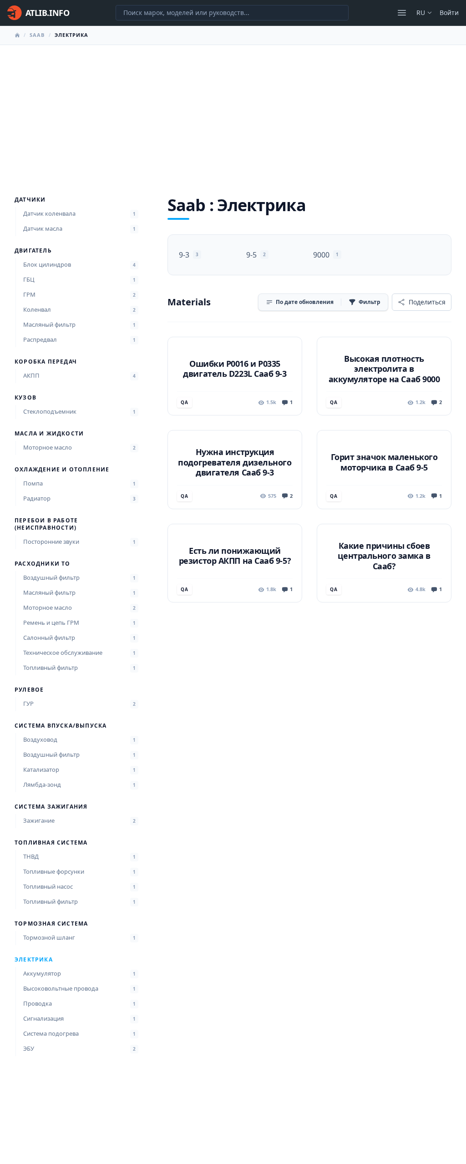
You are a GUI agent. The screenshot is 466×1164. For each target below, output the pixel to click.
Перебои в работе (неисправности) (46, 524)
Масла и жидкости (49, 433)
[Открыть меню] (402, 12)
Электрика (34, 959)
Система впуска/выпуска (60, 725)
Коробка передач (46, 361)
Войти (449, 12)
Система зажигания (51, 806)
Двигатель (33, 250)
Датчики (30, 199)
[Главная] (17, 35)
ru (420, 12)
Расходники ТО (43, 563)
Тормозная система (51, 923)
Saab (37, 34)
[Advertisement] (233, 113)
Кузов (25, 397)
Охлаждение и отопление (62, 469)
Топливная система (51, 842)
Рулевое (29, 689)
